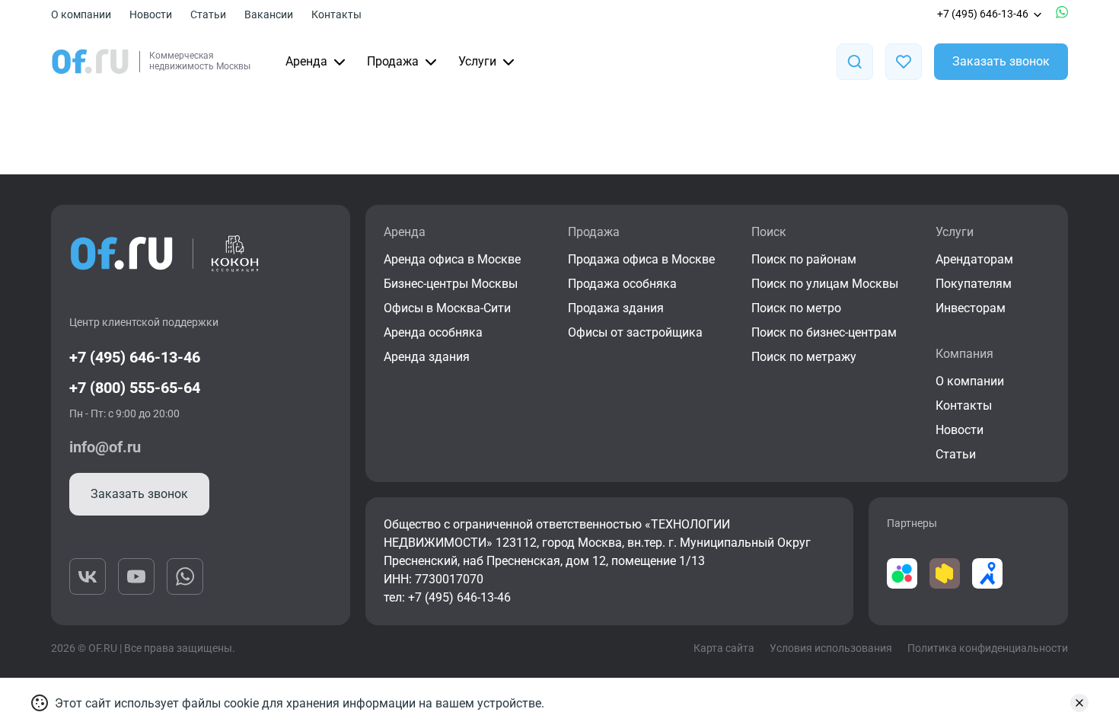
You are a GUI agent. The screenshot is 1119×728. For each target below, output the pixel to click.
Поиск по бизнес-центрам (824, 332)
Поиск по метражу (803, 357)
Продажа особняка (622, 283)
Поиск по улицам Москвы (824, 283)
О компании (81, 14)
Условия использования (831, 648)
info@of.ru (105, 447)
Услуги (477, 61)
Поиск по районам (803, 259)
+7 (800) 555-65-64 (134, 387)
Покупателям (974, 283)
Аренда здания (427, 357)
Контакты (336, 14)
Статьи (208, 14)
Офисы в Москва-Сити (447, 308)
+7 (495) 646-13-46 (982, 14)
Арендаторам (974, 259)
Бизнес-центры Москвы (451, 283)
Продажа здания (616, 308)
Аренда (306, 61)
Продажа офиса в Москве (641, 259)
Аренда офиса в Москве (452, 259)
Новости (150, 14)
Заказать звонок (1001, 61)
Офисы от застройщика (635, 332)
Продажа (393, 61)
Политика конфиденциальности (987, 648)
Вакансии (268, 14)
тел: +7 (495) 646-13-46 (447, 597)
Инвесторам (971, 308)
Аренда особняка (433, 332)
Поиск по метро (796, 308)
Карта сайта (723, 648)
